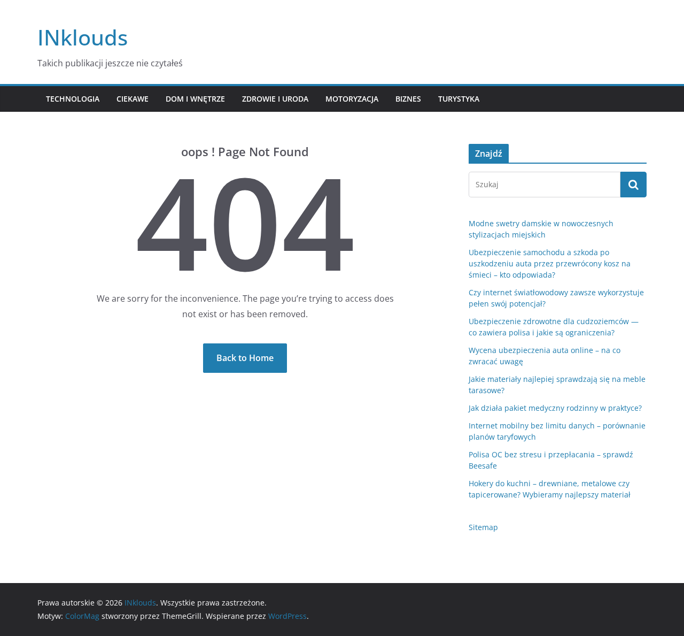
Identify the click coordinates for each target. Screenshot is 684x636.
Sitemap (483, 527)
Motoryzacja (351, 99)
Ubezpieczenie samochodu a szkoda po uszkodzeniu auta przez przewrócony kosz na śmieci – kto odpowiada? (550, 263)
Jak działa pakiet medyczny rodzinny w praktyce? (555, 408)
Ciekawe (132, 99)
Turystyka (458, 99)
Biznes (408, 99)
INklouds (82, 37)
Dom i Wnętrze (195, 99)
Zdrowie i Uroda (275, 99)
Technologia (72, 99)
